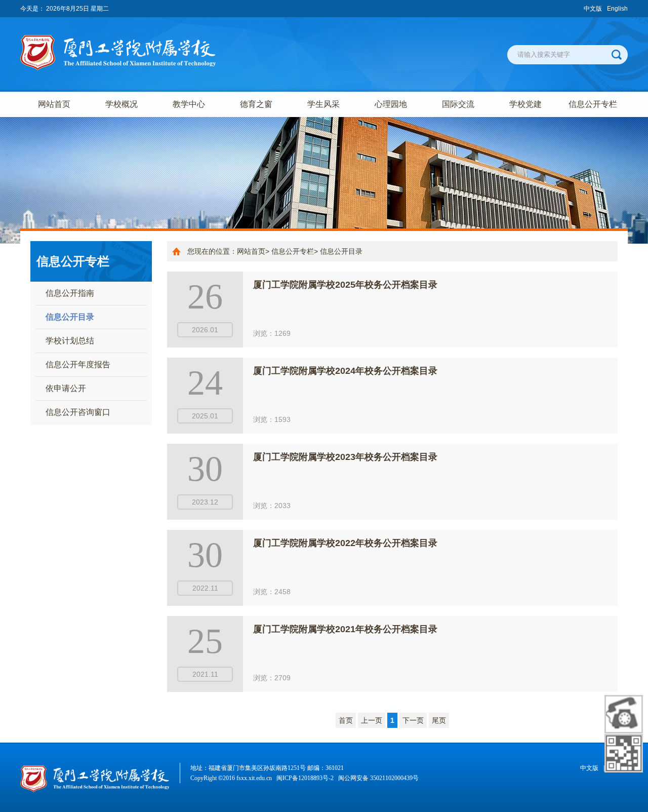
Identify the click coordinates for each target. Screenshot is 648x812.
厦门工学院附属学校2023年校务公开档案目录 (345, 457)
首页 (346, 720)
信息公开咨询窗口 (78, 412)
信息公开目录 (70, 317)
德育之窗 (256, 104)
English (617, 8)
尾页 (439, 720)
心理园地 (391, 104)
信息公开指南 (70, 293)
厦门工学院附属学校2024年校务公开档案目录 (345, 371)
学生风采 (323, 104)
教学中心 (189, 104)
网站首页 (54, 104)
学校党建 (525, 104)
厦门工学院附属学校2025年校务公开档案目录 (345, 285)
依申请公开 (66, 388)
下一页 (413, 720)
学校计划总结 (70, 340)
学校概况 (121, 104)
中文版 (593, 8)
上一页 (371, 720)
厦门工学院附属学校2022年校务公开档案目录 (345, 543)
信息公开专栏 (593, 104)
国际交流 (458, 104)
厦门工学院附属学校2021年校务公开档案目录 (345, 629)
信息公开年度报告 (78, 364)
